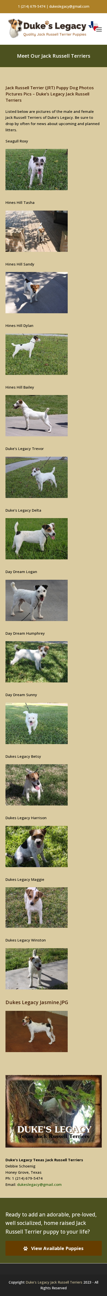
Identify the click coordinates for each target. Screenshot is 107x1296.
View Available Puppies (57, 1248)
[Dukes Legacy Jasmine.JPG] (36, 1050)
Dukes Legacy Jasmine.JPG (36, 1002)
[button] (99, 29)
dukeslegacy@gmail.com (39, 1184)
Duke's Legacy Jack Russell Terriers (54, 1282)
